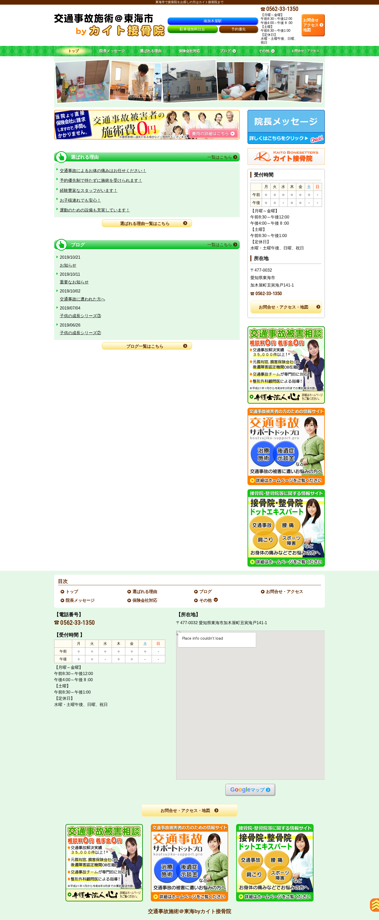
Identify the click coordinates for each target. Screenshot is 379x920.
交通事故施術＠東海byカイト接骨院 (189, 911)
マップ (247, 789)
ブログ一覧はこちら (144, 346)
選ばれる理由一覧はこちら (145, 223)
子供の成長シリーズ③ (80, 316)
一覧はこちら (220, 157)
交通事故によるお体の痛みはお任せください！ (103, 170)
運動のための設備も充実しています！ (95, 210)
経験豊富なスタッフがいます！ (89, 190)
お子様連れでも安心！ (80, 200)
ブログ (206, 591)
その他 (206, 600)
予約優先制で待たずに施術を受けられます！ (101, 180)
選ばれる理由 (145, 591)
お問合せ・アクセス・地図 (283, 307)
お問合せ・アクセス (285, 591)
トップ (73, 51)
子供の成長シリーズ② (80, 333)
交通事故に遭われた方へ (82, 299)
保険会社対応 (145, 600)
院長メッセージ (80, 600)
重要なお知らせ (74, 282)
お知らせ (68, 265)
